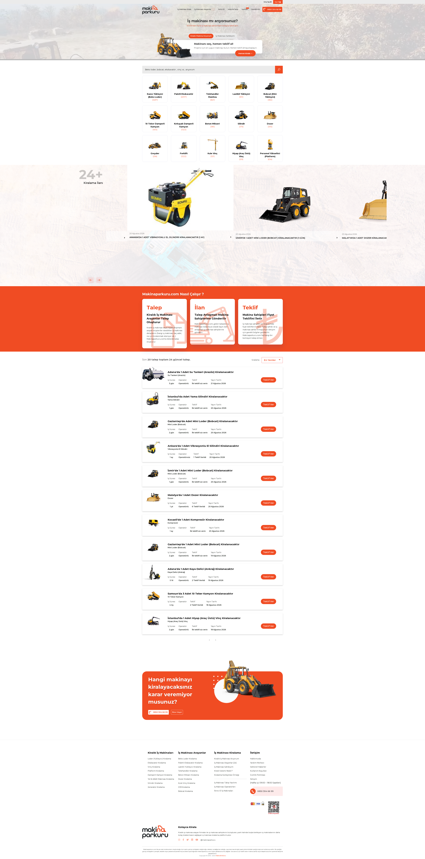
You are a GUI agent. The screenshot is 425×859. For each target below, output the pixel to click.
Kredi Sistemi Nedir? (223, 771)
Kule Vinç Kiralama (186, 783)
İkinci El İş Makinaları (223, 791)
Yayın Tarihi (216, 380)
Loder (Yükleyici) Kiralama (159, 759)
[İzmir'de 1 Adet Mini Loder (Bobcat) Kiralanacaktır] (153, 476)
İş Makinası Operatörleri (225, 787)
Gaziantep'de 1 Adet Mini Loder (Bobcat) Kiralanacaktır (203, 544)
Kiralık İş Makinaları (160, 752)
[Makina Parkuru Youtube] (197, 840)
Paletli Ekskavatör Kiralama (190, 763)
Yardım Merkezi (257, 763)
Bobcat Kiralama (185, 791)
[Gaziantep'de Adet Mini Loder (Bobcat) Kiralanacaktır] (153, 426)
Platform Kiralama (156, 771)
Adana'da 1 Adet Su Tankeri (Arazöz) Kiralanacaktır (201, 372)
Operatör (183, 380)
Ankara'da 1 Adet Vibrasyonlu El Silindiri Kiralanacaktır (203, 445)
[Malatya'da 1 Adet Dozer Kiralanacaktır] (153, 500)
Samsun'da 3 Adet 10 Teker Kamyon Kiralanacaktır (200, 593)
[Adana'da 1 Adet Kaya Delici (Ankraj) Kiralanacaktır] (153, 574)
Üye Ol (277, 2)
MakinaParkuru (221, 855)
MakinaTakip (233, 9)
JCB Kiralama (184, 787)
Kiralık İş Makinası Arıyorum (226, 759)
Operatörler (255, 9)
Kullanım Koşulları (258, 771)
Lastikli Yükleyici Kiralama (189, 767)
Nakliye (245, 9)
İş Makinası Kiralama (227, 752)
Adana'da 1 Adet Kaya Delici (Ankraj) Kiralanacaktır (201, 569)
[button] (91, 280)
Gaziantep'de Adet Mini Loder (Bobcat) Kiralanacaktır (203, 421)
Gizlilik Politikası (257, 775)
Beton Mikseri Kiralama (188, 775)
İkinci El (221, 9)
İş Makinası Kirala (184, 9)
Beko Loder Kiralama (187, 759)
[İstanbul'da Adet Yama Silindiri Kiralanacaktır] (153, 402)
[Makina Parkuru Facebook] (183, 840)
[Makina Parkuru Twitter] (187, 840)
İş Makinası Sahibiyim (225, 36)
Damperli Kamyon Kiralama (160, 775)
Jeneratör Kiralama (156, 787)
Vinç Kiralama (154, 767)
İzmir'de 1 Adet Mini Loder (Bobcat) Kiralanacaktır (200, 470)
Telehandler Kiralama (187, 771)
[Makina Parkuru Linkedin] (192, 840)
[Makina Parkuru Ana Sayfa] (153, 10)
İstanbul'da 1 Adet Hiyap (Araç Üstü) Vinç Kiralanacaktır (204, 618)
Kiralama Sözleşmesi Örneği (226, 775)
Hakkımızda (255, 759)
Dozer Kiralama (185, 779)
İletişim (253, 779)
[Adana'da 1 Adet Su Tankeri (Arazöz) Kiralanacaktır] (153, 377)
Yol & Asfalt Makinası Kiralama (161, 779)
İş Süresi (171, 380)
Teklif (194, 380)
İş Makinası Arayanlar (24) (225, 763)
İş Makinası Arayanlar (204, 9)
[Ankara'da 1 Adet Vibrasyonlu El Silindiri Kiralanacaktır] (153, 451)
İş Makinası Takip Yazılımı (225, 783)
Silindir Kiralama (155, 783)
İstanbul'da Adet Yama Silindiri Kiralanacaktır (197, 396)
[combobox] (272, 360)
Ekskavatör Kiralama (157, 763)
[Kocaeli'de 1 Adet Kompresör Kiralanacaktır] (153, 525)
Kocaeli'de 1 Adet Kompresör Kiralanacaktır (196, 519)
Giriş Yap (267, 2)
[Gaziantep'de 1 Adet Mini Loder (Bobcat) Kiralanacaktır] (153, 550)
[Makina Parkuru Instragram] (179, 840)
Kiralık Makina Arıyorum (201, 36)
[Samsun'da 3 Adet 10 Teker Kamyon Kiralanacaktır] (153, 599)
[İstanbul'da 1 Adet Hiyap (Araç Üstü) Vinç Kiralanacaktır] (153, 623)
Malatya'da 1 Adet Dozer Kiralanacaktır (193, 495)
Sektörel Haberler (258, 767)
